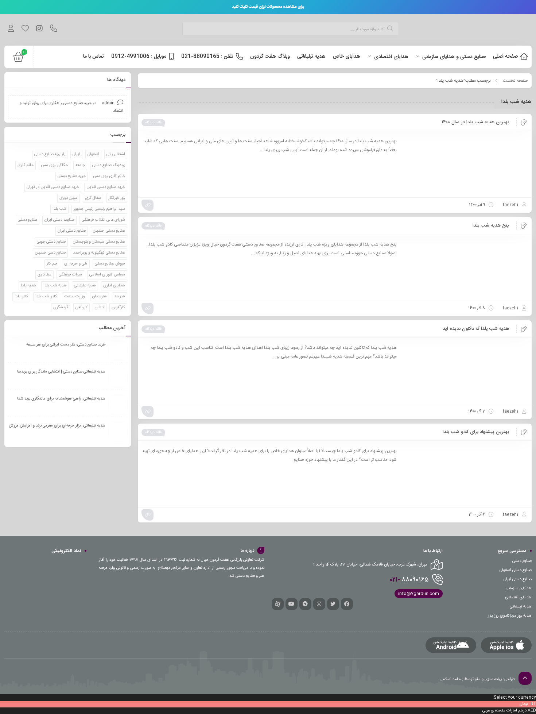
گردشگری (60, 307)
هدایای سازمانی (519, 588)
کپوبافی (81, 307)
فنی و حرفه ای (76, 263)
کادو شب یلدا (46, 296)
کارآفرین (118, 307)
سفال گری (93, 198)
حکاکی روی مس (54, 165)
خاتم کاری (26, 165)
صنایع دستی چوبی (51, 242)
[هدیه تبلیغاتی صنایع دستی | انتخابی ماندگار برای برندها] (118, 377)
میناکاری (44, 274)
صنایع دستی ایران (72, 231)
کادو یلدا (21, 296)
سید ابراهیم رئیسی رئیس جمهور (99, 209)
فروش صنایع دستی (110, 263)
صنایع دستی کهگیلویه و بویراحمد (99, 253)
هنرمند (119, 296)
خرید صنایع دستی (72, 176)
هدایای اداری (114, 285)
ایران (76, 154)
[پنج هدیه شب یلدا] (465, 267)
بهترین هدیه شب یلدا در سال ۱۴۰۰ (475, 122)
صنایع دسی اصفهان (50, 253)
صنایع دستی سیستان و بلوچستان (99, 242)
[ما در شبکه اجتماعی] (39, 29)
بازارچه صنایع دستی (49, 154)
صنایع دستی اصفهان (109, 231)
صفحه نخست (515, 80)
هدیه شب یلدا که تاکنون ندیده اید (476, 329)
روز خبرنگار (116, 198)
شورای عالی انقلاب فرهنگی (103, 220)
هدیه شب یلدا (55, 285)
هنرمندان (99, 296)
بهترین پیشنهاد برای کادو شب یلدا (476, 432)
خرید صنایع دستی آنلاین (105, 187)
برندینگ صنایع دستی (108, 165)
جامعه (80, 165)
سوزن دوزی (68, 198)
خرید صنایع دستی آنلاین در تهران (53, 187)
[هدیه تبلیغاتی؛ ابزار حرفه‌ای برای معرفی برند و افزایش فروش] (118, 431)
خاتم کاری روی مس (109, 176)
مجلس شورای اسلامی (107, 274)
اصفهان (93, 154)
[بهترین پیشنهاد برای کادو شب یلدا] (465, 474)
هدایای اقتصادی (518, 597)
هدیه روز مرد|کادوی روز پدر (510, 616)
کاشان (99, 307)
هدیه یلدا (28, 285)
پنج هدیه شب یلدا (491, 225)
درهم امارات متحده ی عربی (504, 710)
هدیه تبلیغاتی (85, 285)
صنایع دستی (27, 220)
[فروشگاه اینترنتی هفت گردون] (477, 30)
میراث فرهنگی (70, 274)
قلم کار (52, 263)
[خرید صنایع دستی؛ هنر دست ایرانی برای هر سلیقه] (118, 350)
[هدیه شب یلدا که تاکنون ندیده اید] (465, 370)
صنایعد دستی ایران (59, 220)
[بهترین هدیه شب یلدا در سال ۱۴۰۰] (465, 164)
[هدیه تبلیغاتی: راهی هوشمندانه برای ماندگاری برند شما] (118, 404)
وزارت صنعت (74, 296)
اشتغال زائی (115, 154)
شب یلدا (59, 209)
